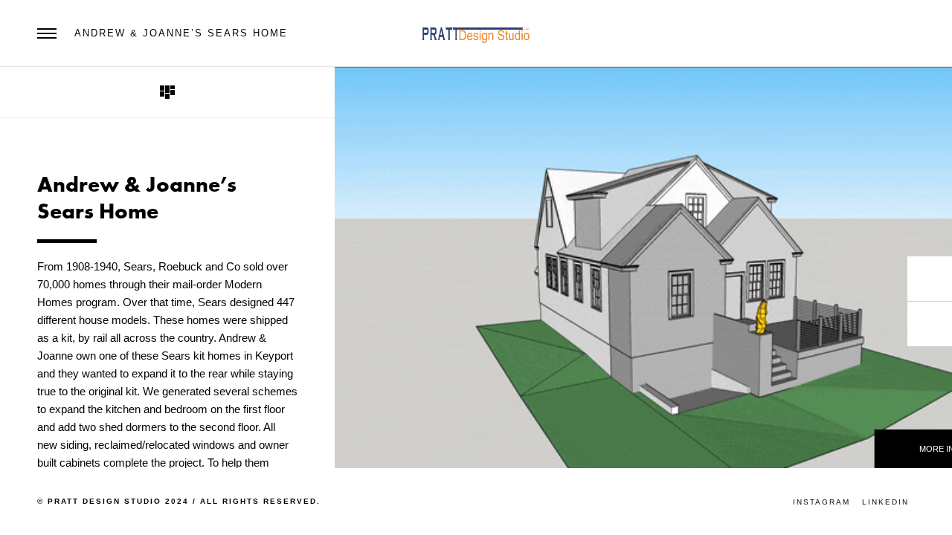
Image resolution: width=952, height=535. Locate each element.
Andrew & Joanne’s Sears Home (181, 33)
